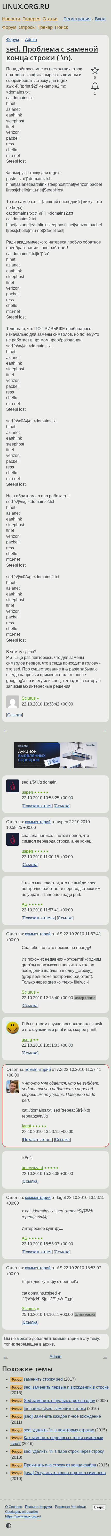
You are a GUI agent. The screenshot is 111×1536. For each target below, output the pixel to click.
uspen (27, 792)
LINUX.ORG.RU (25, 6)
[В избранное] (95, 70)
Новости (11, 18)
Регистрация (77, 18)
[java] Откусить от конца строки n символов (65, 1473)
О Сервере (13, 1507)
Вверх (99, 1507)
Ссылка (14, 715)
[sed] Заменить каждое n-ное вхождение (62, 1416)
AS (24, 904)
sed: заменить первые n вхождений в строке (66, 1387)
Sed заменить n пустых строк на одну (59, 1400)
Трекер (45, 27)
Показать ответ (37, 806)
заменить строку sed (43, 1379)
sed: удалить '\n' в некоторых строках (59, 1430)
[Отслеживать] (95, 86)
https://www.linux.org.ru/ (23, 1516)
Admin (31, 39)
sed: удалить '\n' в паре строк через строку (64, 1451)
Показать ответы (39, 918)
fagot (26, 1126)
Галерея (31, 18)
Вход (100, 18)
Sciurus (29, 698)
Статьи (50, 18)
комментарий (38, 822)
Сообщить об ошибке (21, 1512)
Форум (9, 27)
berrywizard (32, 1167)
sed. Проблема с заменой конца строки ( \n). (52, 53)
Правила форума (38, 1507)
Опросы (27, 27)
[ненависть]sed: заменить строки (55, 1408)
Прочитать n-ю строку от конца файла (60, 1465)
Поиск (61, 27)
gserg (27, 1039)
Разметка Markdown (70, 1507)
